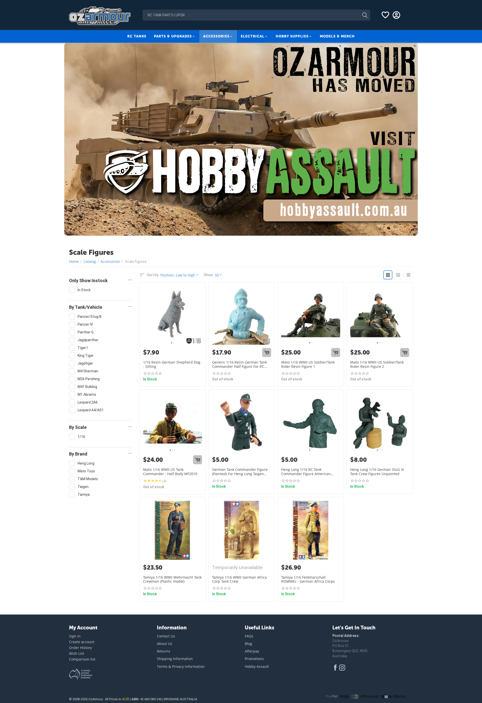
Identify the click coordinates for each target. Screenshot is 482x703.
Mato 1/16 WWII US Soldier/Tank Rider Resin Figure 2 (377, 364)
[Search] (364, 15)
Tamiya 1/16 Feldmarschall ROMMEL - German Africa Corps (308, 579)
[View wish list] (385, 15)
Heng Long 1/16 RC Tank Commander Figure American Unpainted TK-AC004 (306, 472)
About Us (164, 643)
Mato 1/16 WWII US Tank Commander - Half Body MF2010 (170, 472)
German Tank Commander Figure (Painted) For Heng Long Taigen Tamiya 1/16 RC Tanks (240, 472)
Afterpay (252, 651)
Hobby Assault (257, 666)
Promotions (254, 658)
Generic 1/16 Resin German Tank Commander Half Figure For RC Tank (239, 364)
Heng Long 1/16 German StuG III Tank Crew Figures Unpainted (377, 472)
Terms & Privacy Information (181, 666)
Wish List (76, 653)
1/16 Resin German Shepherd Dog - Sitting (171, 364)
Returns (163, 651)
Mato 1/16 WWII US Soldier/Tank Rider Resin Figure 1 (308, 364)
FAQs (249, 636)
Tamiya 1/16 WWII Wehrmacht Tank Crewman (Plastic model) (172, 579)
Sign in (75, 636)
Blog (248, 643)
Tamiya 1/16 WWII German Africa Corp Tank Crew (239, 579)
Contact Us (166, 636)
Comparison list (82, 659)
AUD (125, 698)
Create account (81, 641)
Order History (80, 647)
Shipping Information (175, 658)
